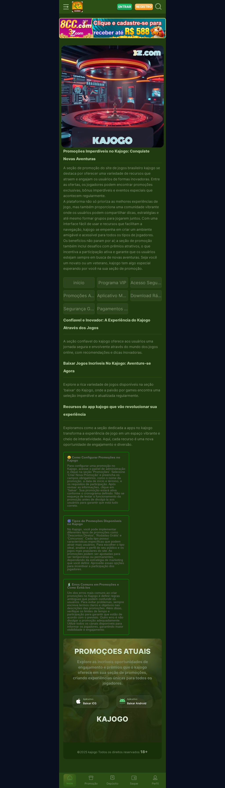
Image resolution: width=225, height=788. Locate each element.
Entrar (124, 7)
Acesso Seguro (146, 282)
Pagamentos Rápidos (112, 308)
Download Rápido (146, 295)
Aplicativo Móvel (112, 295)
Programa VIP (112, 282)
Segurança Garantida (79, 308)
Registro (144, 7)
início (78, 282)
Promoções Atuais (79, 295)
